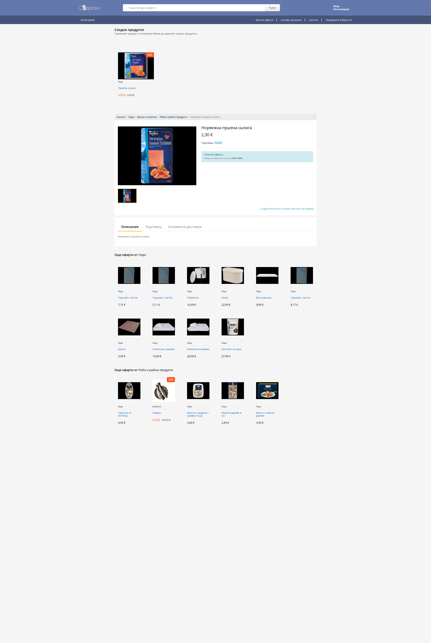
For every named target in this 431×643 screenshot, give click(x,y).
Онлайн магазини (291, 20)
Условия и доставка (185, 226)
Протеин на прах (231, 349)
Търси (272, 7)
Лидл (120, 82)
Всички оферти (264, 20)
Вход (336, 6)
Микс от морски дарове (265, 414)
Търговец (153, 226)
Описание (130, 226)
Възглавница (263, 297)
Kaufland (157, 406)
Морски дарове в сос (231, 414)
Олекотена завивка (164, 349)
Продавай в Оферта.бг (339, 20)
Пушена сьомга (127, 88)
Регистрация (341, 9)
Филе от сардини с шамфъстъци (198, 414)
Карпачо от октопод (124, 414)
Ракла (225, 297)
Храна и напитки (147, 117)
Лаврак (157, 412)
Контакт (313, 20)
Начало (121, 117)
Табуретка (193, 297)
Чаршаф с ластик (128, 297)
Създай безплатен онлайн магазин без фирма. (287, 208)
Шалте (122, 349)
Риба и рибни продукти (173, 117)
